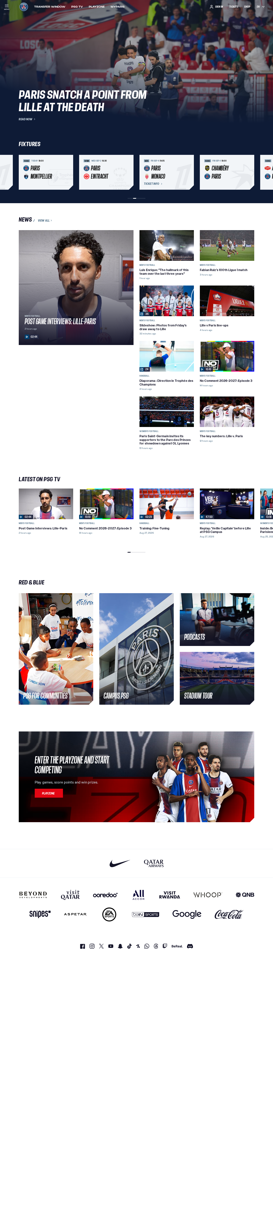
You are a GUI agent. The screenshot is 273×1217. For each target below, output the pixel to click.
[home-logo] (23, 6)
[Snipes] (40, 914)
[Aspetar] (75, 914)
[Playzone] (49, 793)
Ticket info (151, 183)
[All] (138, 895)
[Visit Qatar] (70, 895)
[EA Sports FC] (109, 914)
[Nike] (120, 863)
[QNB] (245, 895)
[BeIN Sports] (145, 914)
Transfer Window (49, 7)
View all (44, 220)
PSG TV (77, 7)
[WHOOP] (208, 895)
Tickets (233, 6)
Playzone (97, 7)
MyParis (118, 7)
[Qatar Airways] (154, 863)
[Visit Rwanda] (169, 895)
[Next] (249, 172)
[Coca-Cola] (229, 914)
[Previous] (23, 172)
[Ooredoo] (105, 895)
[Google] (187, 914)
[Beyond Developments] (33, 895)
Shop (247, 6)
